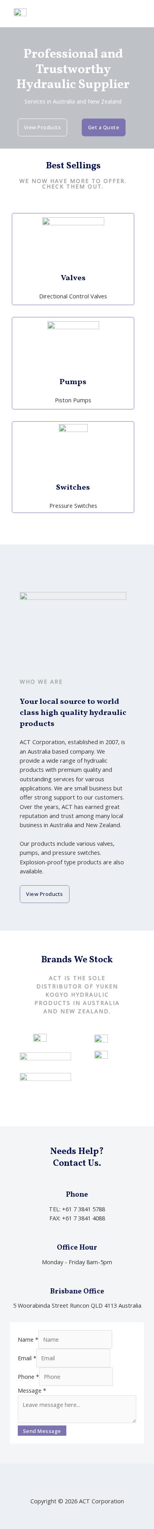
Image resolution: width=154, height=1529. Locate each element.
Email (27, 1358)
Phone (28, 1376)
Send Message (42, 1431)
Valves (73, 278)
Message (32, 1390)
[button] (137, 13)
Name (28, 1339)
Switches (73, 487)
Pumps (73, 382)
